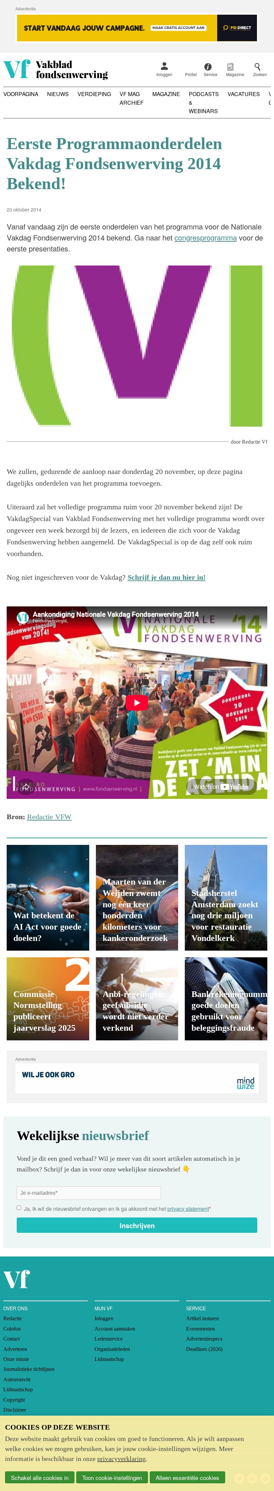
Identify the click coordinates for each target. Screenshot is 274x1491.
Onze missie (16, 1359)
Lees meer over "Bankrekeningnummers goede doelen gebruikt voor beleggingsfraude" (226, 998)
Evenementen (200, 1329)
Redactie (12, 1318)
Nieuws (58, 94)
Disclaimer (14, 1410)
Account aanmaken (115, 1329)
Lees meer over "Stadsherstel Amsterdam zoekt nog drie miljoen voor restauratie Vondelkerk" (226, 898)
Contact (11, 1339)
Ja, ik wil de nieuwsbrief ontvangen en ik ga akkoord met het (117, 1208)
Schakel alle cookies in (39, 1477)
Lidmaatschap (18, 1389)
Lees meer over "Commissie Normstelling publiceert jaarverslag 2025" (48, 998)
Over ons (15, 1308)
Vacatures (244, 94)
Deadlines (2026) (204, 1349)
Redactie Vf (254, 442)
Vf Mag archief (132, 98)
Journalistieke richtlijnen (28, 1369)
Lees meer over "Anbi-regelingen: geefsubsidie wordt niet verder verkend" (137, 998)
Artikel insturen (202, 1318)
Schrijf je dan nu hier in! (167, 577)
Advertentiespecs (204, 1339)
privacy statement (188, 1208)
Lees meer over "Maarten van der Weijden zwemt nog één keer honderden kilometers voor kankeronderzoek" (137, 898)
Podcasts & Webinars (204, 102)
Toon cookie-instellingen (112, 1477)
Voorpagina (20, 94)
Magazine (166, 94)
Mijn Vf (104, 1308)
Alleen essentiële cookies (187, 1477)
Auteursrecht (16, 1379)
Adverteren (15, 1349)
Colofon (12, 1329)
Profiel (191, 74)
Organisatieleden (112, 1349)
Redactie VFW (49, 817)
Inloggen (164, 74)
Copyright (14, 1400)
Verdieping (94, 94)
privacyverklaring (121, 1458)
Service (196, 1308)
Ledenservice (109, 1339)
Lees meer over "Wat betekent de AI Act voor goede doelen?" (48, 898)
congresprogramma (205, 237)
